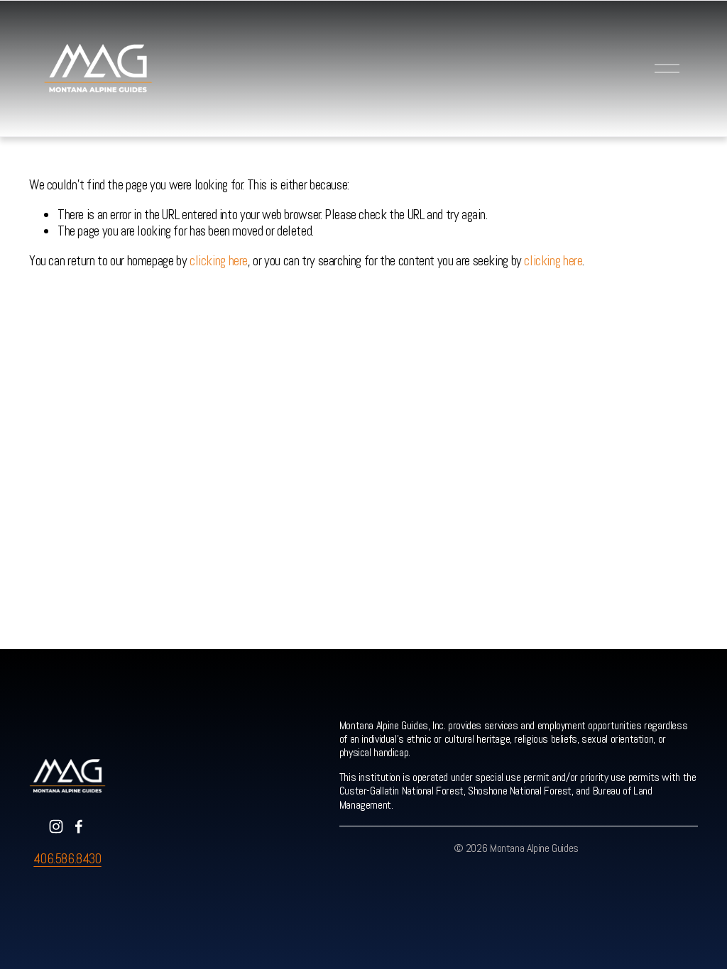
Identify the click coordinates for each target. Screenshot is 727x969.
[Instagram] (56, 826)
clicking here (219, 261)
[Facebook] (79, 826)
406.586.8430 (67, 859)
